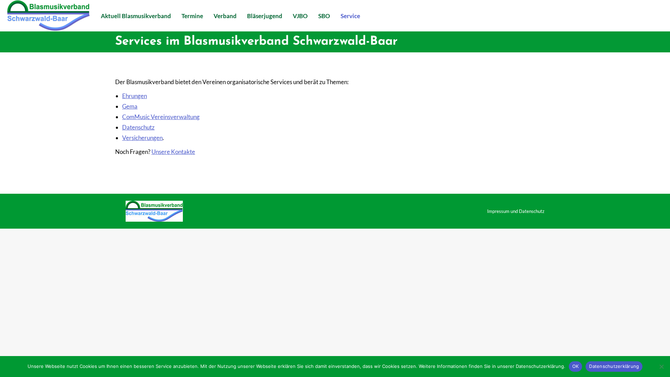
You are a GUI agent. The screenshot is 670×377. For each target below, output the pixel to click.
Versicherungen (142, 137)
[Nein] (661, 366)
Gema (129, 106)
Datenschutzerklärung (614, 366)
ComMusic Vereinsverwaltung (161, 116)
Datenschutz (138, 127)
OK (575, 366)
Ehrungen (134, 95)
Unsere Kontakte (173, 151)
